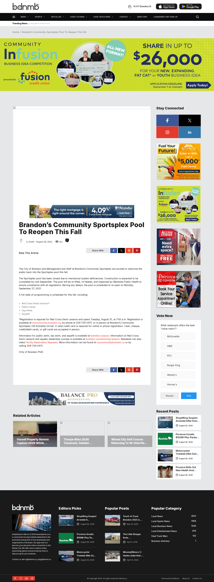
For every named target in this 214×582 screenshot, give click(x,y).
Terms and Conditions (170, 578)
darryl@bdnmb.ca (29, 559)
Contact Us (197, 578)
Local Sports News (160, 521)
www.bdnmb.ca (42, 534)
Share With (98, 250)
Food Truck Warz (159, 536)
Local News (157, 516)
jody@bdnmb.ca (44, 559)
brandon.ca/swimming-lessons (103, 339)
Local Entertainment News (164, 531)
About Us (186, 578)
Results (170, 395)
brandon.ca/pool (100, 335)
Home (15, 32)
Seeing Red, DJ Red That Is (40, 23)
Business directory (160, 541)
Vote (188, 395)
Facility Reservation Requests (42, 342)
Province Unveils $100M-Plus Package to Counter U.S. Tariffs (187, 439)
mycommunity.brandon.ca (46, 322)
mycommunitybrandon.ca (111, 342)
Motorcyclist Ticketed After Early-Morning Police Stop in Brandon (187, 455)
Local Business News (161, 526)
